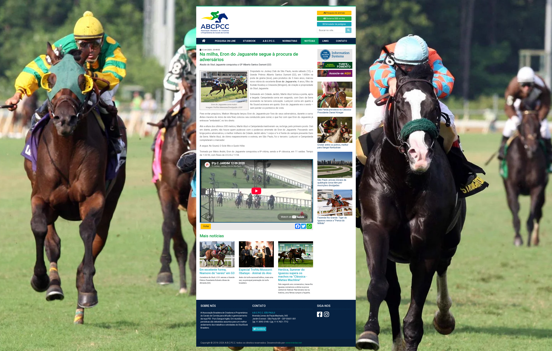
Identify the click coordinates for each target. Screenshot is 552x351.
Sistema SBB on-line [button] (335, 18)
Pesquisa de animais (335, 13)
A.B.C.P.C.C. (269, 41)
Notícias (309, 41)
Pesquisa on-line (225, 41)
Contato (341, 41)
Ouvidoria (260, 329)
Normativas (289, 41)
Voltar (206, 226)
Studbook (249, 41)
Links (325, 41)
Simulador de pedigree (335, 24)
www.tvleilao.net (293, 342)
